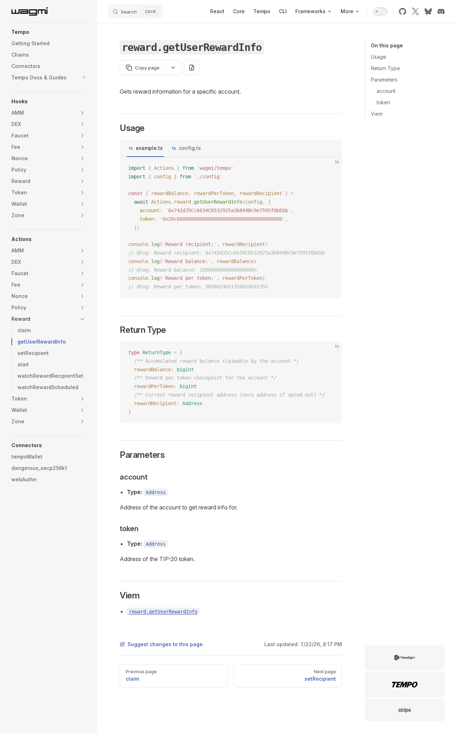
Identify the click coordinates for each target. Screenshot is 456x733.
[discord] (441, 11)
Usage (378, 57)
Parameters (384, 80)
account (386, 91)
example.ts (149, 148)
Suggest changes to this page (165, 644)
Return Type (385, 68)
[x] (415, 11)
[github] (402, 11)
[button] (48, 32)
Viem (377, 114)
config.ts (190, 148)
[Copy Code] (330, 168)
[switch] (380, 11)
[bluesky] (428, 11)
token (383, 102)
